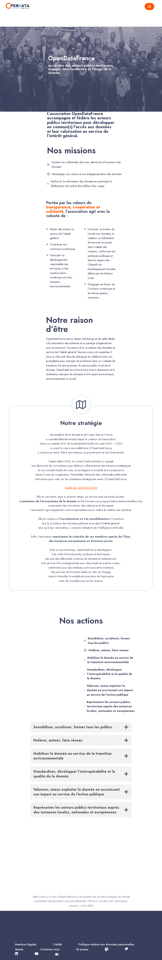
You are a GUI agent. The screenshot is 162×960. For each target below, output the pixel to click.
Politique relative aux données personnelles (106, 944)
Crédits (57, 944)
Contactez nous (50, 949)
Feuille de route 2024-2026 (81, 488)
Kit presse (82, 949)
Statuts (19, 949)
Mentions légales (25, 944)
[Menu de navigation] (149, 6)
